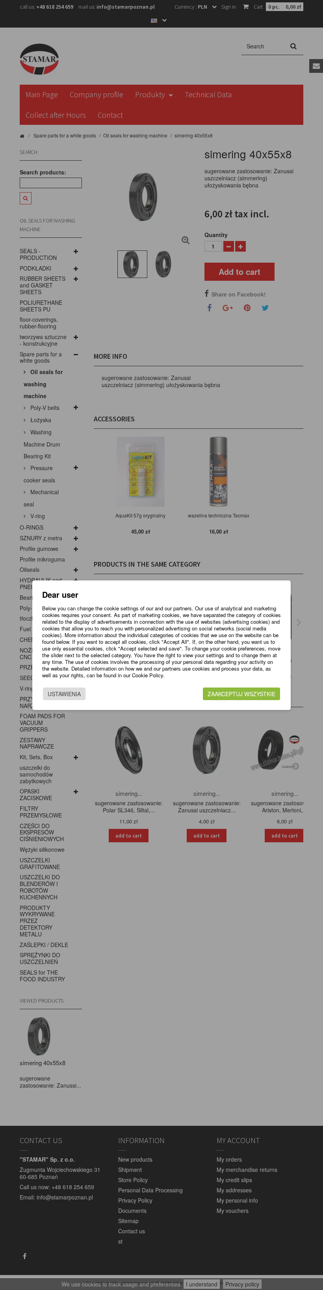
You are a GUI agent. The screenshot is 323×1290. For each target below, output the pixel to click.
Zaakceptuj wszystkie (241, 694)
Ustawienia (64, 694)
